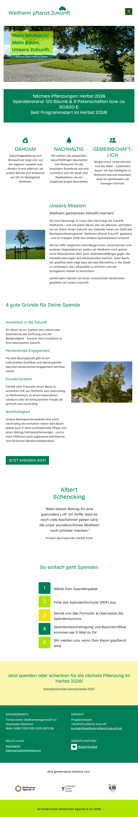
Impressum (13, 746)
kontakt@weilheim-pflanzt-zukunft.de (96, 728)
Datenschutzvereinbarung (23, 750)
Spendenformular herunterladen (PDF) (69, 689)
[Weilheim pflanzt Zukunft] (39, 11)
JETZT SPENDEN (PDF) (27, 460)
